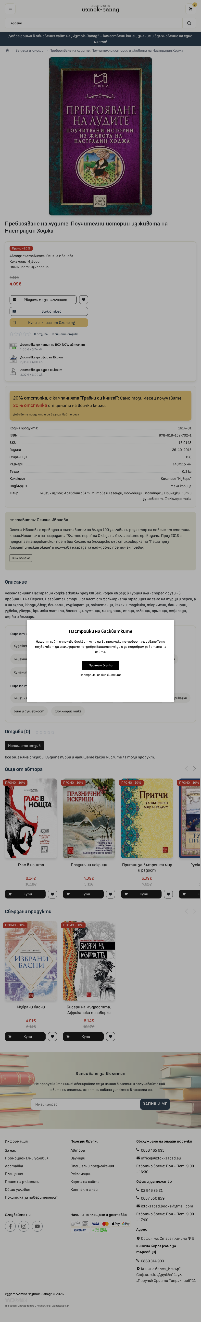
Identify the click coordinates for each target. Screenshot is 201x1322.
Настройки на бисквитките (101, 675)
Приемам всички (101, 665)
